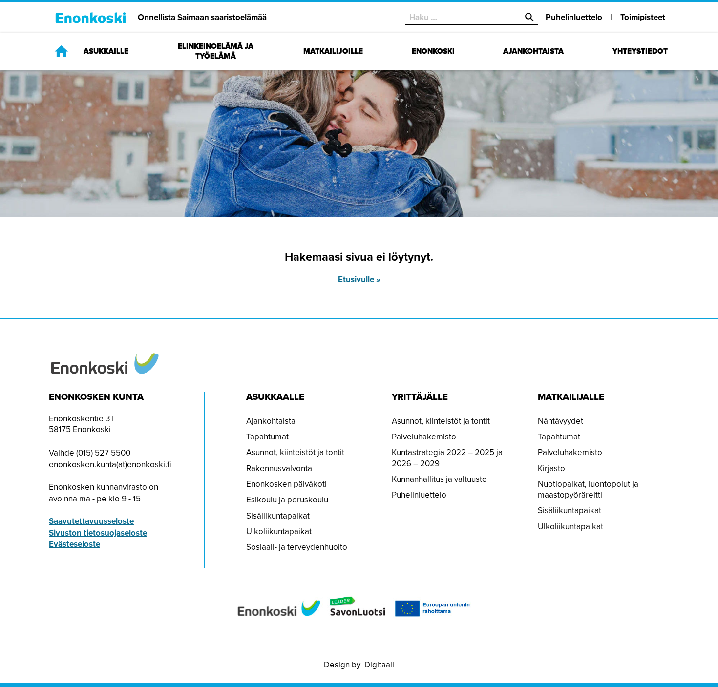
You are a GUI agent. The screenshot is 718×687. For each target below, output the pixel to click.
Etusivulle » (359, 279)
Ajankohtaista (533, 51)
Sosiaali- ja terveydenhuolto (296, 547)
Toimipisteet (642, 17)
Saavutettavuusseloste (91, 521)
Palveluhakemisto (424, 437)
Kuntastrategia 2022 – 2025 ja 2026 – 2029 (447, 457)
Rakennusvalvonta (279, 468)
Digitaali (379, 665)
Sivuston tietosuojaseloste (98, 533)
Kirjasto (551, 468)
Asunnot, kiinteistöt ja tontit (295, 452)
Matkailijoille (333, 51)
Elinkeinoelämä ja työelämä (215, 52)
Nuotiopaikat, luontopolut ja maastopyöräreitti (588, 489)
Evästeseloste (74, 544)
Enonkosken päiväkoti (286, 484)
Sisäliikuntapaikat (278, 516)
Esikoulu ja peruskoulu (287, 500)
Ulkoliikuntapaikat (279, 531)
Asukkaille (106, 51)
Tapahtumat (267, 437)
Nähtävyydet (560, 421)
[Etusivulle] (61, 51)
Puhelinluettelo (574, 17)
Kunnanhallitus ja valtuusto (439, 479)
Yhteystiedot (640, 51)
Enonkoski (433, 51)
